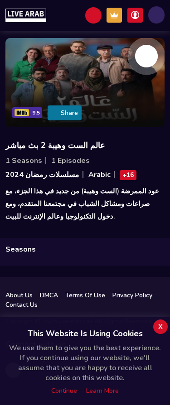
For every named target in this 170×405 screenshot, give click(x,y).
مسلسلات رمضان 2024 (42, 175)
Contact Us (21, 304)
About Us (19, 295)
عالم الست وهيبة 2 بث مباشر (55, 145)
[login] (135, 15)
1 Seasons (23, 161)
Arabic (99, 175)
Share (69, 113)
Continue (64, 390)
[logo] (25, 15)
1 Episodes (70, 161)
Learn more (102, 390)
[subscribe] (114, 15)
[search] (93, 15)
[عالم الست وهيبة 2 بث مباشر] (146, 56)
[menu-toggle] (156, 15)
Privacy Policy (132, 295)
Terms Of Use (85, 295)
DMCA (49, 295)
